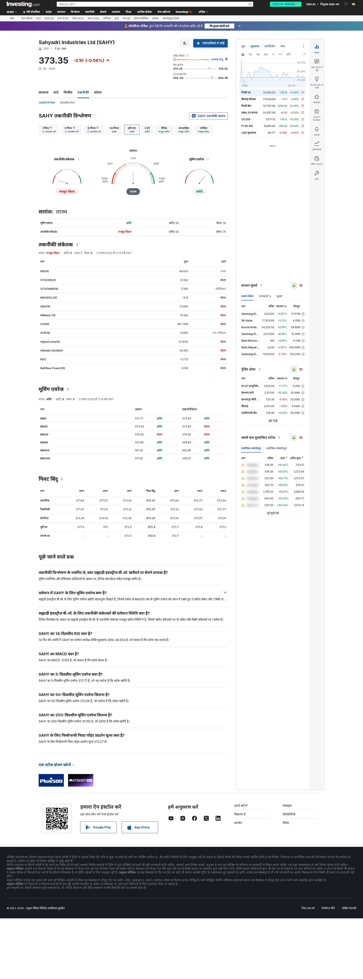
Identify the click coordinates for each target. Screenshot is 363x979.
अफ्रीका (155, 18)
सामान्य (43, 92)
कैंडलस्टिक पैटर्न (67, 102)
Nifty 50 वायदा (249, 112)
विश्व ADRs (78, 18)
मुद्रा (243, 46)
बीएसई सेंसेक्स (248, 99)
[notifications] (345, 4)
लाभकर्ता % (265, 296)
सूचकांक (255, 46)
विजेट (286, 823)
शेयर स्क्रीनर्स (163, 12)
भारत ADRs (94, 18)
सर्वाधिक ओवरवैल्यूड (276, 448)
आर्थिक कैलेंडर (144, 12)
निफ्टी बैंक (246, 105)
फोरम (97, 92)
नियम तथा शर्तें (308, 908)
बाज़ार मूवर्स (249, 285)
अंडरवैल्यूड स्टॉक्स (170, 18)
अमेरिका (107, 18)
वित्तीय (68, 92)
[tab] (49, 130)
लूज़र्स (279, 296)
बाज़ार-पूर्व (49, 18)
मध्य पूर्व (126, 18)
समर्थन (238, 823)
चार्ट (56, 92)
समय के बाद (63, 18)
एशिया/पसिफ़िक (141, 18)
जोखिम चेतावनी (349, 908)
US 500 (245, 119)
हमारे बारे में (240, 805)
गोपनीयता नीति (328, 908)
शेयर (12, 18)
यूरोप (116, 18)
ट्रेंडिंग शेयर (248, 369)
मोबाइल (287, 805)
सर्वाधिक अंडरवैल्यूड (251, 448)
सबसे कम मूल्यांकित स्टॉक (258, 437)
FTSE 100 (247, 126)
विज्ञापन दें (240, 814)
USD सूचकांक (248, 132)
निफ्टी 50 (246, 92)
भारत (38, 18)
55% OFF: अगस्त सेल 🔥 (285, 4)
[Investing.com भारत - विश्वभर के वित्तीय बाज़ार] (23, 4)
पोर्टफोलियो (289, 814)
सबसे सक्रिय (247, 296)
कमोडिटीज (269, 46)
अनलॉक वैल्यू (217, 59)
